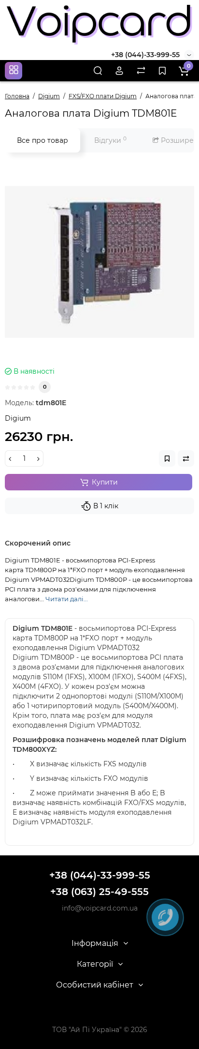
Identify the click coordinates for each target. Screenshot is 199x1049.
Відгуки (110, 140)
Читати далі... (66, 599)
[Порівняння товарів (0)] (141, 70)
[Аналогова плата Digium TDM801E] (99, 262)
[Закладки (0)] (162, 70)
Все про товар (42, 140)
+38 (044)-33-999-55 (145, 54)
